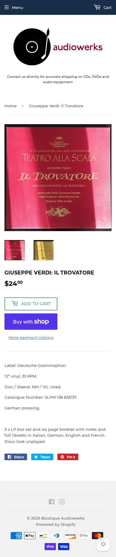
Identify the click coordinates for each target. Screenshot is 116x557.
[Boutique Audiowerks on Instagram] (62, 502)
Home (10, 105)
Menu (17, 7)
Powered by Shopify (56, 524)
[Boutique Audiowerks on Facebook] (51, 502)
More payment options (31, 337)
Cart (107, 7)
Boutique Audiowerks (63, 518)
